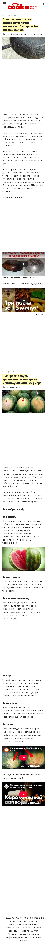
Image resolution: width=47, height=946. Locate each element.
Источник (40, 314)
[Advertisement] (23, 86)
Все (3, 15)
